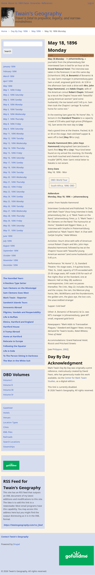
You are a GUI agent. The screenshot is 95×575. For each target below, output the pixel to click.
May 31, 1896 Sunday (13, 230)
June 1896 (7, 236)
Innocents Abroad (12, 307)
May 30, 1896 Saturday (13, 225)
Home (4, 3)
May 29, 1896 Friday (12, 220)
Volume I (7, 380)
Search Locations (11, 441)
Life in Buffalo (10, 317)
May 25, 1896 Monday (13, 201)
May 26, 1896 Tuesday (13, 206)
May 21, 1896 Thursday (14, 182)
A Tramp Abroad (11, 331)
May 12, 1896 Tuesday (13, 138)
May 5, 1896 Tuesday (12, 109)
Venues (6, 417)
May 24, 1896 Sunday (13, 196)
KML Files (7, 432)
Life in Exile (9, 351)
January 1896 (9, 66)
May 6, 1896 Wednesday (14, 114)
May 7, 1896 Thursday (13, 119)
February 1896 (10, 71)
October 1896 (9, 255)
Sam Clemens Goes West (16, 292)
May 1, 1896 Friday (12, 90)
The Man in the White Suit (16, 360)
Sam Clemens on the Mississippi (19, 288)
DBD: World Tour (59, 180)
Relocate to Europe (13, 341)
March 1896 (8, 76)
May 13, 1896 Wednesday (15, 143)
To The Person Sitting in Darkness (20, 355)
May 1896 (36, 31)
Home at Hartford (12, 336)
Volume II (8, 385)
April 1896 (8, 81)
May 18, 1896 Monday (13, 167)
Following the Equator (14, 346)
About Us (12, 3)
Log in (91, 3)
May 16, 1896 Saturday (13, 157)
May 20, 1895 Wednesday (15, 177)
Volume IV (8, 394)
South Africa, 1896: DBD (62, 185)
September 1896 (10, 250)
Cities (6, 427)
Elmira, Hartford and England (18, 321)
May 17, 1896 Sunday (13, 162)
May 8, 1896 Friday (12, 123)
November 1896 (10, 260)
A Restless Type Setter (14, 283)
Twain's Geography (38, 13)
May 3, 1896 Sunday (12, 99)
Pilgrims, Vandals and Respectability (22, 312)
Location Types (10, 422)
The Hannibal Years (13, 278)
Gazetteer (8, 407)
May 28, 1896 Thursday (14, 215)
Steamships (9, 446)
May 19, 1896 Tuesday (13, 172)
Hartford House (11, 326)
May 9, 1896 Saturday (13, 128)
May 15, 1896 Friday (12, 153)
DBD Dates (24, 3)
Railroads (7, 437)
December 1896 (10, 265)
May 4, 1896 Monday (12, 104)
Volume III (8, 389)
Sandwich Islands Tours (15, 302)
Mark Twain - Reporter (15, 297)
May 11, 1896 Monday (13, 133)
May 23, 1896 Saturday (13, 191)
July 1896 (7, 240)
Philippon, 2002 (60, 349)
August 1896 (9, 245)
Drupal (16, 544)
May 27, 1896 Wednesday (15, 211)
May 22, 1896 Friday (12, 186)
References (47, 3)
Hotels (6, 412)
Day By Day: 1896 (19, 31)
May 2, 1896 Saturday (13, 94)
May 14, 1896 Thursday (14, 148)
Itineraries (35, 3)
